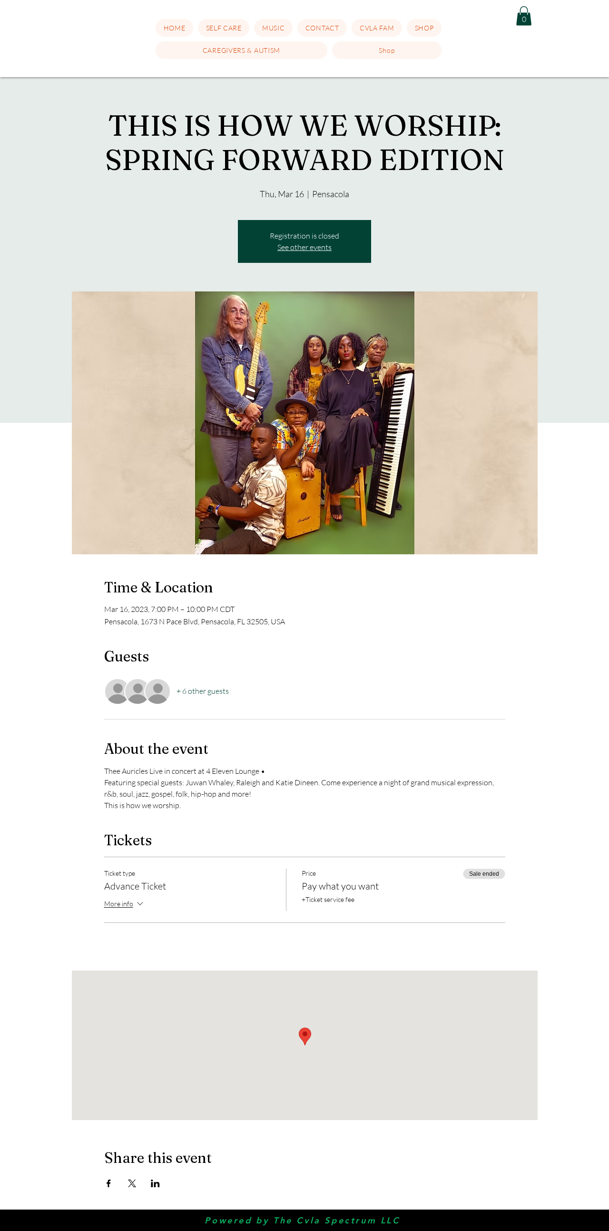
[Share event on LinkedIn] (155, 1183)
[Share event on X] (132, 1183)
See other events (304, 247)
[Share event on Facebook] (108, 1183)
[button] (223, 28)
